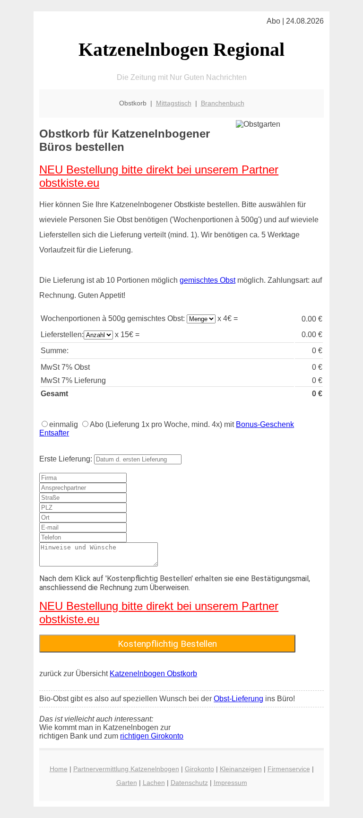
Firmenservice (289, 769)
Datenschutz (189, 782)
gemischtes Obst (207, 280)
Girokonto (199, 769)
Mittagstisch (173, 103)
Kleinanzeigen (241, 769)
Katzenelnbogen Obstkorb (153, 674)
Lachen (154, 782)
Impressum (230, 782)
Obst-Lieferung (238, 699)
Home (59, 769)
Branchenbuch (222, 103)
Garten (126, 782)
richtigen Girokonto (151, 736)
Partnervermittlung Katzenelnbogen (126, 769)
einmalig (63, 424)
